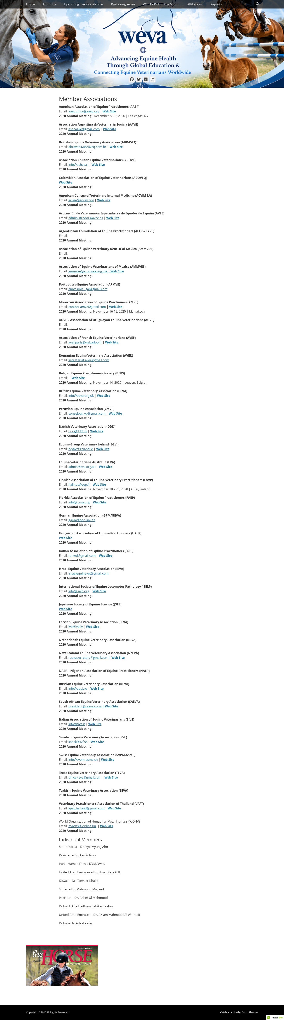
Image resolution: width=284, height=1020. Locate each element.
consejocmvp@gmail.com (86, 413)
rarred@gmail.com (82, 555)
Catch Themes (250, 1012)
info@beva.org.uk (81, 396)
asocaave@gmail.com (84, 129)
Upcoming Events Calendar (83, 4)
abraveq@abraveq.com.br (87, 147)
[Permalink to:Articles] (62, 965)
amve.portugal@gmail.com (87, 289)
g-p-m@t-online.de (81, 520)
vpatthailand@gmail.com (86, 808)
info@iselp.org (78, 591)
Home (30, 4)
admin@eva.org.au (82, 467)
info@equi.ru (77, 688)
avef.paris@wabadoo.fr (85, 342)
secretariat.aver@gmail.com (88, 360)
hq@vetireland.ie (80, 449)
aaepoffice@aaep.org (83, 111)
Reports (216, 4)
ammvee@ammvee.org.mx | (89, 271)
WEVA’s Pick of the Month (161, 4)
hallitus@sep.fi (78, 484)
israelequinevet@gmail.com (88, 573)
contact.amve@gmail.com (87, 307)
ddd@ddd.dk (77, 431)
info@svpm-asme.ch (83, 759)
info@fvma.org (79, 502)
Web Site (65, 182)
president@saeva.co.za (85, 706)
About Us (49, 4)
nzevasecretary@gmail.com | (89, 657)
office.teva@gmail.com (84, 777)
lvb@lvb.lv (75, 627)
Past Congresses (123, 4)
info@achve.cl (78, 164)
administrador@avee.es (85, 218)
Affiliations (195, 4)
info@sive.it (76, 724)
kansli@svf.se (78, 742)
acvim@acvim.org (81, 200)
